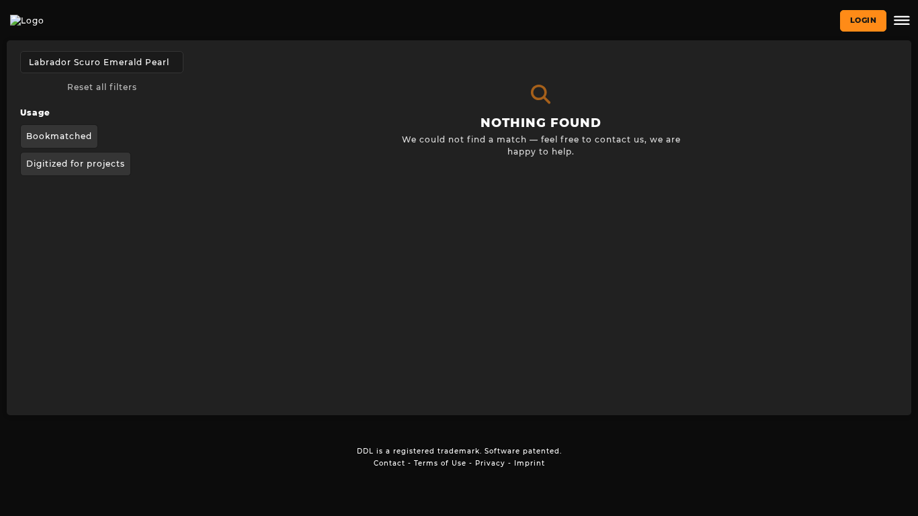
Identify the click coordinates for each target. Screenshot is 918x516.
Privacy (490, 463)
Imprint (529, 463)
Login (863, 20)
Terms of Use (440, 463)
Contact (389, 463)
